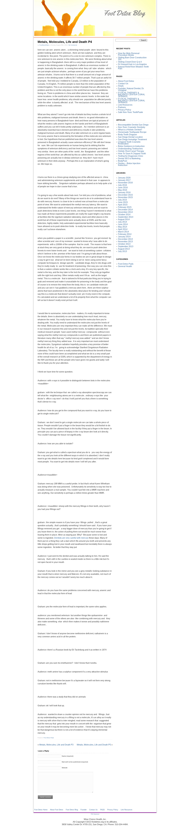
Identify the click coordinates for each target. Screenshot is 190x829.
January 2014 (124, 237)
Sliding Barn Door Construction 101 (132, 58)
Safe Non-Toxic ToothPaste (130, 112)
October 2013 (124, 244)
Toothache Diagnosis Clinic (130, 156)
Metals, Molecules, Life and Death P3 (56, 745)
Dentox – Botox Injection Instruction (129, 164)
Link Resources (125, 105)
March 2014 (123, 232)
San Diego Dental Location (130, 137)
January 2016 (124, 192)
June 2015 (123, 202)
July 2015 (122, 200)
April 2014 (122, 229)
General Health (125, 266)
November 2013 (125, 241)
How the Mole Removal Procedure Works (128, 54)
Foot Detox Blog (72, 810)
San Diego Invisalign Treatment (132, 139)
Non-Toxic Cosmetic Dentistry (131, 127)
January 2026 (124, 178)
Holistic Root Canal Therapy (131, 151)
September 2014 (125, 217)
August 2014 (124, 219)
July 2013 (122, 251)
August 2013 (124, 249)
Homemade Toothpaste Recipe (132, 132)
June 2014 (123, 224)
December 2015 (125, 195)
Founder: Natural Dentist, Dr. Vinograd (131, 89)
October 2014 (124, 214)
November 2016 (125, 183)
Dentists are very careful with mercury (71, 538)
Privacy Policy (124, 110)
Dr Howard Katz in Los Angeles (132, 64)
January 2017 (124, 180)
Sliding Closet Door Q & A (130, 62)
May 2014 (122, 227)
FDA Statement (95, 814)
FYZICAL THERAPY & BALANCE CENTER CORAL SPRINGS (131, 94)
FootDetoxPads (44, 45)
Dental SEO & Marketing (129, 158)
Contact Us (123, 83)
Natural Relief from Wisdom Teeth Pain (133, 68)
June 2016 (123, 187)
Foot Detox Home (40, 810)
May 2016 (122, 190)
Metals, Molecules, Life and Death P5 (94, 745)
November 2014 (125, 212)
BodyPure (122, 161)
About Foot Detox (126, 81)
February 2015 (124, 207)
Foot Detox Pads (49, 737)
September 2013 (125, 246)
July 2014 (122, 222)
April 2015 (122, 205)
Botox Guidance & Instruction (131, 146)
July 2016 (122, 185)
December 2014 (125, 210)
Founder (84, 810)
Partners (122, 107)
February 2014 (124, 234)
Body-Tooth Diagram (127, 134)
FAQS (121, 86)
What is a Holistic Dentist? (130, 130)
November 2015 (125, 197)
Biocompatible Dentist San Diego (133, 125)
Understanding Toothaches (130, 149)
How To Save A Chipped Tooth (132, 153)
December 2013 (125, 239)
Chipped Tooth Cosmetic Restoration (129, 143)
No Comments (73, 45)
